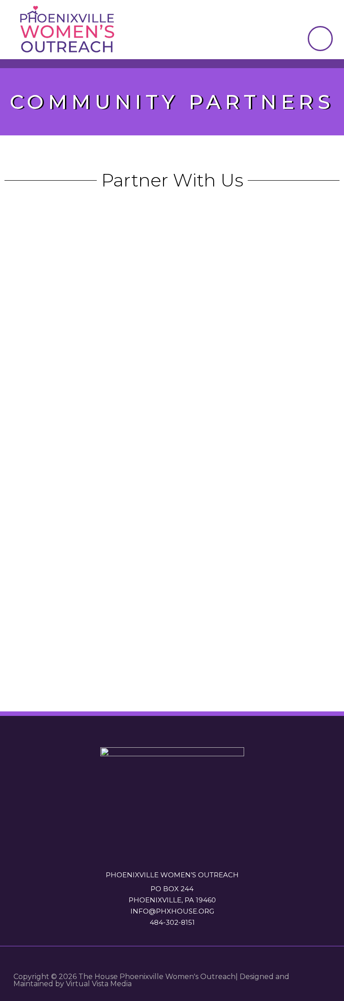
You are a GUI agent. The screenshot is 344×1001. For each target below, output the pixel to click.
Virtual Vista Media (99, 983)
